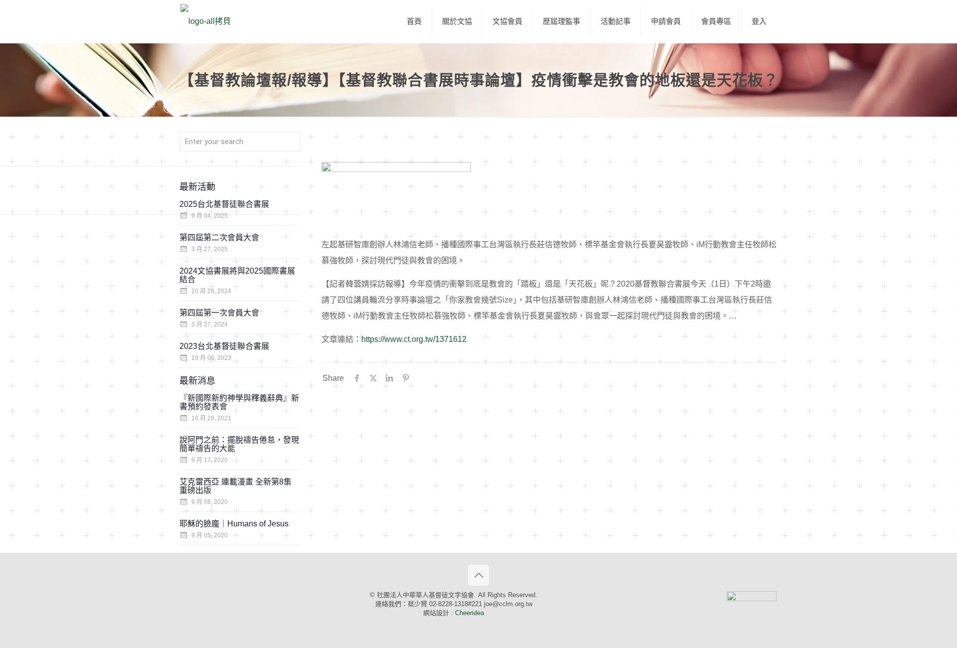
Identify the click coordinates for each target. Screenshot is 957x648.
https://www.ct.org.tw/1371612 (414, 339)
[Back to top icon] (478, 575)
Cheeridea (469, 613)
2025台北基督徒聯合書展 (224, 204)
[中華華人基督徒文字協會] (205, 21)
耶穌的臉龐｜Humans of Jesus (234, 523)
